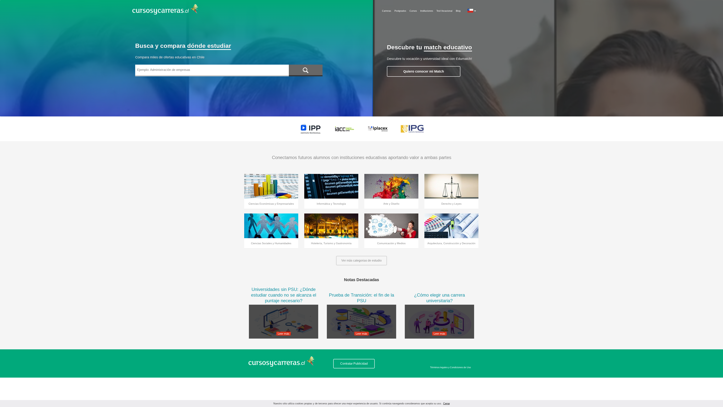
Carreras (386, 11)
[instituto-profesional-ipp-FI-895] (310, 128)
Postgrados (400, 11)
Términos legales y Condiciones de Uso (450, 367)
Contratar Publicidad (354, 363)
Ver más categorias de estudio (361, 260)
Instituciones (426, 11)
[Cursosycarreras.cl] (167, 9)
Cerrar (446, 403)
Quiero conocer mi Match (423, 71)
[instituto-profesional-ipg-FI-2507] (412, 128)
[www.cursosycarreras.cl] (284, 365)
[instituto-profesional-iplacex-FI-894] (378, 128)
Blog (458, 11)
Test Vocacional (444, 11)
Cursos (413, 11)
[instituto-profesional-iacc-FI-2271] (344, 128)
